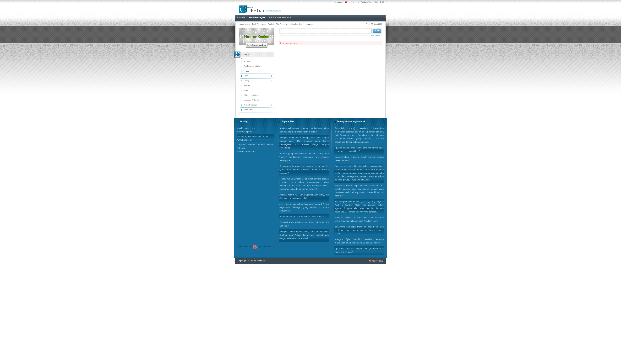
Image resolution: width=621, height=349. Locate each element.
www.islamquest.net (273, 11)
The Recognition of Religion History (290, 24)
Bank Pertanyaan (259, 24)
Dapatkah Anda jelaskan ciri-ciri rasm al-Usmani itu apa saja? (304, 224)
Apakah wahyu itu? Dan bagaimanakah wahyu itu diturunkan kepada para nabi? (304, 196)
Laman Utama (244, 24)
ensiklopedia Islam (246, 130)
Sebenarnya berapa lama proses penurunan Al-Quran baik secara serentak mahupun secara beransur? (304, 169)
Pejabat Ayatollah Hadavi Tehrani (252, 138)
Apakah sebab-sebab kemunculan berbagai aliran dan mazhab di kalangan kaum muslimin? (304, 130)
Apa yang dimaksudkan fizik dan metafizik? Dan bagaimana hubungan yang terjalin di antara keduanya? (304, 207)
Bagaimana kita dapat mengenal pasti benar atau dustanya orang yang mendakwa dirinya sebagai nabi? (359, 230)
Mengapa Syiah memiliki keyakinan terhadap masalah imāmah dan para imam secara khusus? (359, 241)
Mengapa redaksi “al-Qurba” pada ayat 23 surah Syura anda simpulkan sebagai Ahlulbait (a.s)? (359, 219)
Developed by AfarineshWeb (255, 246)
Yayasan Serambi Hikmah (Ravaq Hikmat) (255, 148)
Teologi (271, 24)
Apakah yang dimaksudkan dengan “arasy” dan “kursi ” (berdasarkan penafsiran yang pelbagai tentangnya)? (304, 157)
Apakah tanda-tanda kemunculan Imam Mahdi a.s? (303, 216)
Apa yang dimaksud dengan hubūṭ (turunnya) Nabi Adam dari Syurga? (359, 250)
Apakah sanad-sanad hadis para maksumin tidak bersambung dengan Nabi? (359, 149)
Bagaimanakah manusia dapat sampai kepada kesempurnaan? (359, 159)
